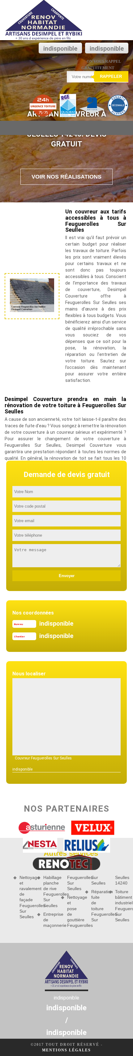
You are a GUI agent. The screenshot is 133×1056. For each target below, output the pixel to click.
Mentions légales (66, 1050)
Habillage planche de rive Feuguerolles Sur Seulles (50, 891)
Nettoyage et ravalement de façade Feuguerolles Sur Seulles (26, 897)
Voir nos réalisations (66, 177)
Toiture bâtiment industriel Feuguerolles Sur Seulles (121, 905)
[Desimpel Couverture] (44, 20)
